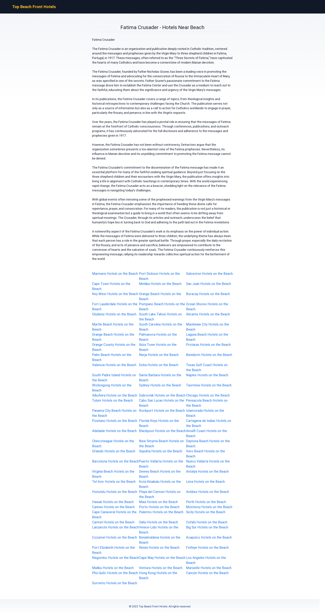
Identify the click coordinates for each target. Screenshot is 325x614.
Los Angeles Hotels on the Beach (206, 560)
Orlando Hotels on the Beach (113, 451)
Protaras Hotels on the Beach (208, 345)
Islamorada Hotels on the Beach (205, 413)
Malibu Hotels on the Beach (113, 568)
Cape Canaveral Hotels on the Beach (114, 514)
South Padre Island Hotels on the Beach (114, 377)
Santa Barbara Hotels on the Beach (160, 377)
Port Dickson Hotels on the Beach (159, 276)
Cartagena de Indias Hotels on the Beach (208, 423)
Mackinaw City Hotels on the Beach (207, 326)
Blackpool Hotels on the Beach (162, 431)
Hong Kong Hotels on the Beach (158, 575)
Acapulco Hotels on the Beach (209, 537)
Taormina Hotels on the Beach (209, 385)
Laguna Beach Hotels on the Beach (207, 337)
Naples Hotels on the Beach (207, 375)
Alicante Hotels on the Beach (208, 314)
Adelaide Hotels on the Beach (114, 431)
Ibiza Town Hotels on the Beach (158, 347)
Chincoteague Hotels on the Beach (113, 443)
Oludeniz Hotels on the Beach (114, 314)
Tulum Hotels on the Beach (112, 400)
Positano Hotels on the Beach (114, 421)
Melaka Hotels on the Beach (160, 284)
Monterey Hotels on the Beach (209, 507)
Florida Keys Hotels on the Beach (159, 423)
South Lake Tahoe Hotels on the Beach (160, 316)
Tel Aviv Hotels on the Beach (114, 482)
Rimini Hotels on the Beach (159, 548)
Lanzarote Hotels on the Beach (115, 527)
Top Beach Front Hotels (34, 6)
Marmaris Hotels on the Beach (115, 274)
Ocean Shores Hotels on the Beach (207, 306)
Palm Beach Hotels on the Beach (111, 357)
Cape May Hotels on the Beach (162, 558)
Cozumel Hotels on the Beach (114, 537)
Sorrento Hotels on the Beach (114, 583)
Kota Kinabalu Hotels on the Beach (160, 484)
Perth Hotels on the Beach (206, 502)
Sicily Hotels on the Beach (205, 512)
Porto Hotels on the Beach (159, 507)
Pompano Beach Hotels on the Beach (162, 306)
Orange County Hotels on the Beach (113, 347)
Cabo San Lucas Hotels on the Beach (161, 403)
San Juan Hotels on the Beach (208, 284)
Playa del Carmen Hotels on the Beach (159, 494)
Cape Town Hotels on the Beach (111, 286)
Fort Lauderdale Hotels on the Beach (114, 306)
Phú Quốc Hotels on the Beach (115, 573)
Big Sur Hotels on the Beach (207, 527)
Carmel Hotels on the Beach (113, 522)
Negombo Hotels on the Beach (115, 558)
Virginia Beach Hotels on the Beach (113, 474)
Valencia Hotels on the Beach (114, 365)
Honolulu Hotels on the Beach (114, 492)
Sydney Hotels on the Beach (160, 385)
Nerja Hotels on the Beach (159, 355)
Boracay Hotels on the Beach (208, 294)
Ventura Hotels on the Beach (160, 568)
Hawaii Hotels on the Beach (113, 502)
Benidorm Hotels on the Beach (209, 355)
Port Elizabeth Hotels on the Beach (113, 550)
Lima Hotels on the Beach (205, 482)
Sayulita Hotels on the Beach (160, 451)
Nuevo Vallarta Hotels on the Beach (208, 463)
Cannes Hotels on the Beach (113, 507)
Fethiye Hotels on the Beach (207, 548)
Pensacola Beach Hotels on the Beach (207, 403)
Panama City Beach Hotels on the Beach (114, 413)
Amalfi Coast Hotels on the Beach (206, 433)
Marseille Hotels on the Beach (208, 568)
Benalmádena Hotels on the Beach (159, 540)
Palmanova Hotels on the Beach (158, 337)
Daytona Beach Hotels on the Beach (208, 443)
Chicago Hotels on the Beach (208, 395)
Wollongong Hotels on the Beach (112, 387)
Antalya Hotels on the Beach (207, 471)
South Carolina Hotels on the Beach (160, 326)
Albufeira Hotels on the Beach (114, 395)
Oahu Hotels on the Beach (158, 522)
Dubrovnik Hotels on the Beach (162, 395)
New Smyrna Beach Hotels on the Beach (161, 443)
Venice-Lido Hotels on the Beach (158, 529)
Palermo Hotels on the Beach (161, 512)
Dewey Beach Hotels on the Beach (160, 474)
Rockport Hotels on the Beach (162, 411)
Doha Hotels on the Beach (158, 365)
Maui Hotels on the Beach (158, 502)
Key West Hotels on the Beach (115, 294)
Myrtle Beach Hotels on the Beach (113, 326)
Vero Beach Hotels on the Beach (205, 453)
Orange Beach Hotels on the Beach (160, 296)
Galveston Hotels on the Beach (209, 274)
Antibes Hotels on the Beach (207, 492)
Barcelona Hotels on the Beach (115, 461)
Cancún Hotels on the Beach (207, 573)
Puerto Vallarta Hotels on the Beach (161, 463)
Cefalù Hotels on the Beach (206, 522)
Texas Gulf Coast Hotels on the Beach (207, 367)
